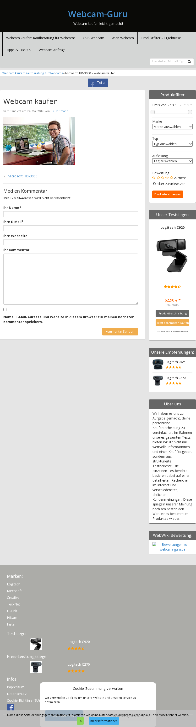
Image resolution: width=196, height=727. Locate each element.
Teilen (101, 82)
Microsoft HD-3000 (23, 176)
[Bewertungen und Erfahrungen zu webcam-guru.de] (172, 546)
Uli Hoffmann (59, 111)
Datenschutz (17, 693)
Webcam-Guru (98, 14)
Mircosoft (14, 591)
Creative (13, 597)
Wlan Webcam (123, 38)
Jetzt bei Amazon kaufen (173, 322)
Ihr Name (12, 207)
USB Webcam (93, 38)
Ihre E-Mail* (13, 221)
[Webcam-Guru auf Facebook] (10, 707)
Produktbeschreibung (172, 313)
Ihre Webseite (15, 235)
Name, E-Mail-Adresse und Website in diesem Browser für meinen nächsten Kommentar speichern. (68, 319)
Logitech (13, 584)
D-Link (12, 611)
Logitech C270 (175, 378)
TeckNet (13, 604)
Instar (11, 624)
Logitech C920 (172, 227)
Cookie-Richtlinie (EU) (23, 700)
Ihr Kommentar (16, 250)
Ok (80, 721)
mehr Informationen (104, 721)
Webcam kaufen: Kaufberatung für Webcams (41, 38)
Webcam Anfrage (52, 50)
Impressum (15, 687)
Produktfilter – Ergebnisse (161, 38)
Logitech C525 (175, 362)
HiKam (12, 617)
